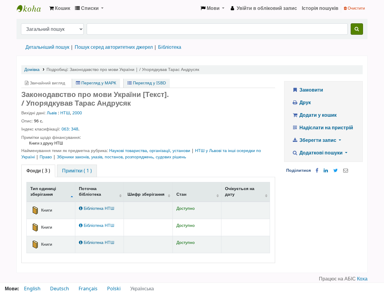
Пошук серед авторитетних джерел (114, 47)
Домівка (32, 69)
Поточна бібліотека (90, 192)
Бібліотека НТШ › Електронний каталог (32, 8)
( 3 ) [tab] (38, 170)
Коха (362, 279)
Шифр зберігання (146, 194)
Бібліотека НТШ (98, 208)
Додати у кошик (317, 115)
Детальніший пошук (47, 47)
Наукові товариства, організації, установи (150, 151)
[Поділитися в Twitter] (335, 170)
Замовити (310, 90)
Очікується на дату (239, 192)
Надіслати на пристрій (325, 127)
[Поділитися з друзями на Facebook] (317, 170)
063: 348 (70, 129)
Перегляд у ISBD (149, 83)
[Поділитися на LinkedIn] (326, 170)
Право (46, 157)
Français (88, 288)
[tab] (77, 171)
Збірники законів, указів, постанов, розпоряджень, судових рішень (121, 157)
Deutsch (59, 288)
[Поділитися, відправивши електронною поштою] (345, 170)
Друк (304, 102)
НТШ (65, 113)
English (32, 288)
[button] (60, 8)
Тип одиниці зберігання (43, 192)
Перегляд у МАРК (98, 83)
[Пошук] (357, 29)
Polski (114, 288)
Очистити (356, 8)
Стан (181, 194)
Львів (52, 113)
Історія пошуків (320, 8)
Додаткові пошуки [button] (321, 153)
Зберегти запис (318, 140)
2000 (77, 113)
